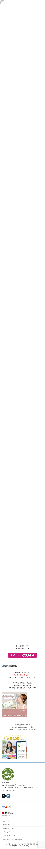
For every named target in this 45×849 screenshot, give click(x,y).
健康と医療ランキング (7, 815)
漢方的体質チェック (8, 828)
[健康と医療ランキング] (7, 814)
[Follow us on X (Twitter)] (4, 796)
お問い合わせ (6, 832)
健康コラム (6, 821)
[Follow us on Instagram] (8, 796)
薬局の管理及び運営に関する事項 (12, 839)
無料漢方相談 (6, 824)
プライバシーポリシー (9, 835)
